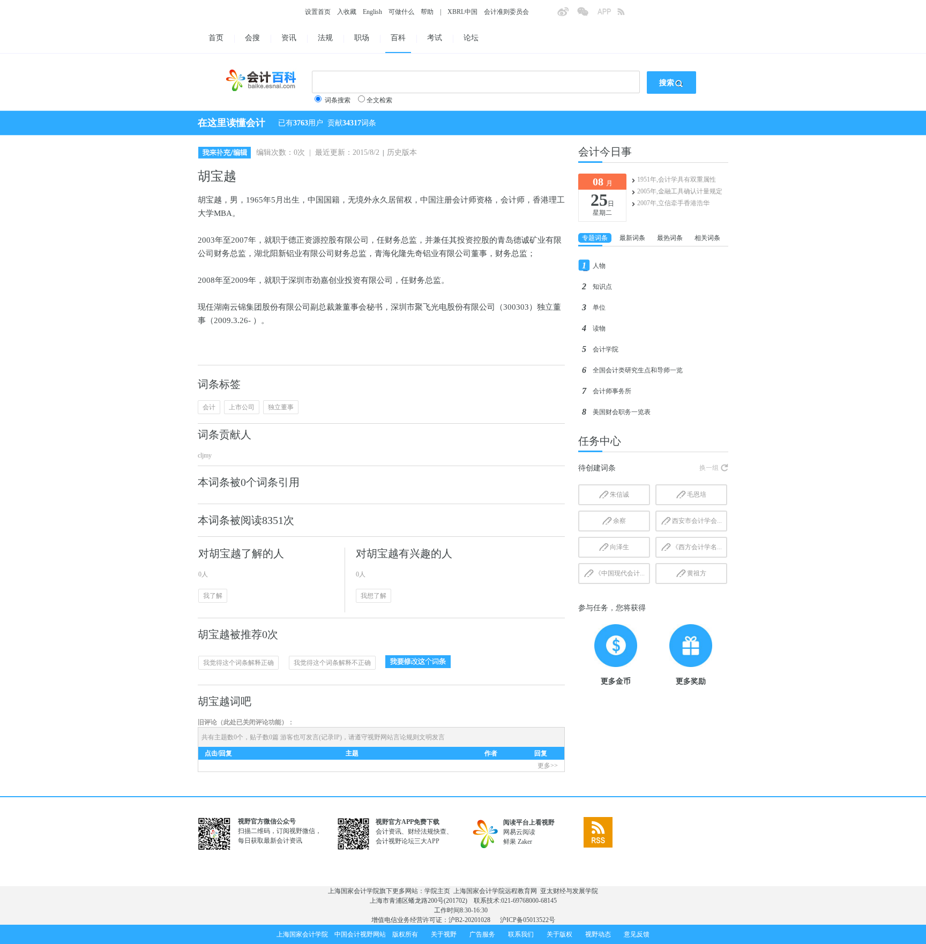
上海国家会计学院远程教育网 (495, 891)
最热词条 (670, 238)
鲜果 (509, 841)
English (372, 12)
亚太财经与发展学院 (569, 891)
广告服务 (482, 934)
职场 (361, 38)
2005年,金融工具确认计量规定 (679, 191)
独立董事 (281, 407)
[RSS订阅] (627, 15)
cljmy (205, 455)
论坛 (471, 38)
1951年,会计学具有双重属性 (676, 179)
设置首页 (318, 12)
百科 (398, 38)
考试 (434, 38)
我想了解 (373, 596)
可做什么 (401, 12)
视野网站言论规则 (393, 737)
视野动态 (598, 934)
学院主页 (437, 891)
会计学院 (605, 349)
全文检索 (379, 100)
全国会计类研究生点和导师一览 (638, 370)
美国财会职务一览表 (622, 412)
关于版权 (559, 934)
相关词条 (707, 238)
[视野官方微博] (567, 15)
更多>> (547, 765)
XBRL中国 (462, 12)
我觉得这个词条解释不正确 (332, 662)
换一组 (709, 467)
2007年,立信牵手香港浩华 (673, 203)
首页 (215, 38)
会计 (209, 407)
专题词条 (595, 238)
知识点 (602, 286)
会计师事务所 (612, 391)
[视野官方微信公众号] (586, 15)
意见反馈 (636, 934)
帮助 (427, 12)
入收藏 (346, 12)
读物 (599, 328)
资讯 (288, 38)
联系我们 (521, 934)
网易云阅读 (519, 832)
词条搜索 (337, 100)
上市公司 (242, 407)
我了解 (212, 596)
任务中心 (599, 441)
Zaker (525, 841)
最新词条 (632, 238)
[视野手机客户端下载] (607, 15)
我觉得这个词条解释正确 (238, 662)
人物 (599, 265)
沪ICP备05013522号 (527, 920)
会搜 (252, 38)
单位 (599, 307)
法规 (325, 38)
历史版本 (402, 152)
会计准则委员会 (506, 12)
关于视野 (444, 934)
